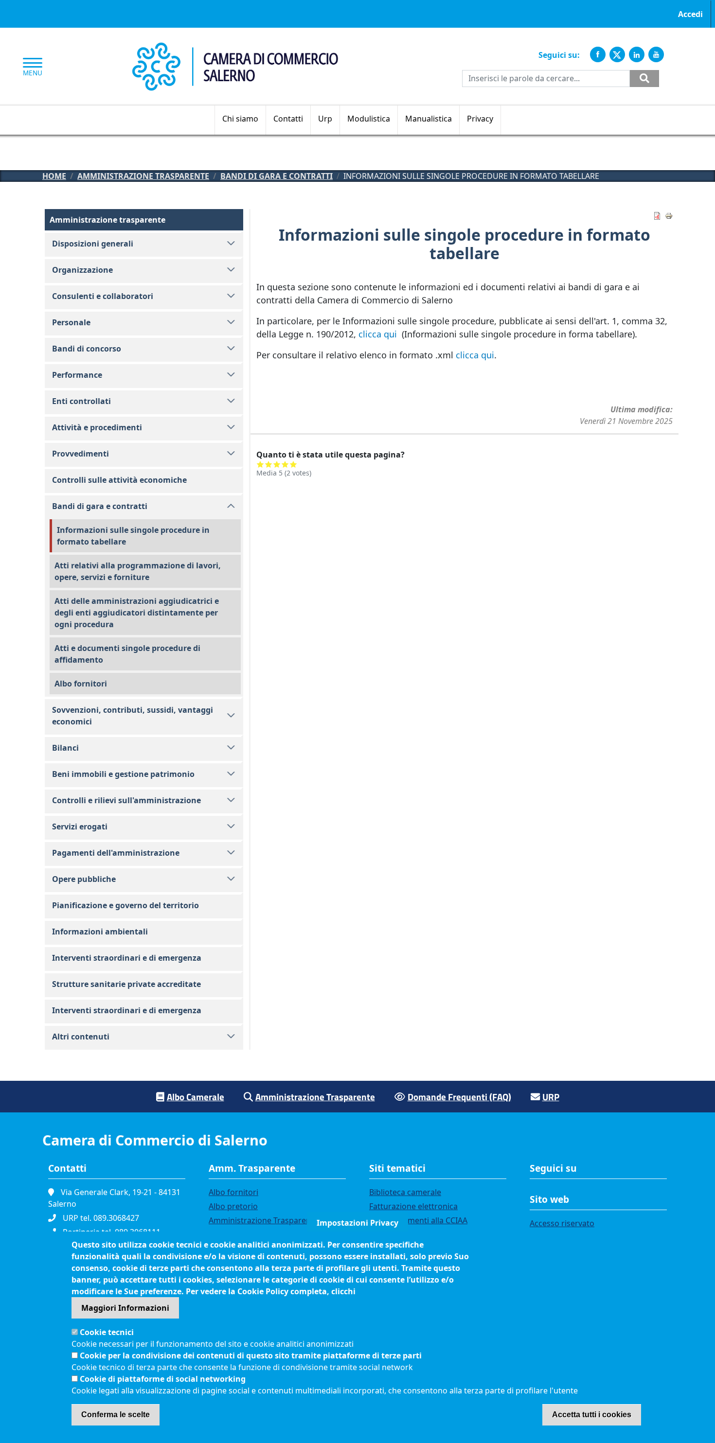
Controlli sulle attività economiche (119, 480)
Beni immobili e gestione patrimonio (123, 774)
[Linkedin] (636, 54)
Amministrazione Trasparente (315, 1097)
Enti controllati (81, 401)
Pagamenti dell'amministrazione (115, 852)
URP (550, 1097)
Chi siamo (240, 118)
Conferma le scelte (115, 1414)
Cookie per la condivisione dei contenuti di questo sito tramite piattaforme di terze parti (251, 1355)
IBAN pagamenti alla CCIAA (418, 1220)
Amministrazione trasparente (143, 176)
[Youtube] (656, 54)
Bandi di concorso (86, 348)
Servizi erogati (79, 826)
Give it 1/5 (260, 464)
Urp (325, 118)
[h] (644, 78)
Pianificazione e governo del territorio (125, 905)
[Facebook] (598, 54)
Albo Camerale (195, 1097)
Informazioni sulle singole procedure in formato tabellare (133, 536)
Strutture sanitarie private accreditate (126, 984)
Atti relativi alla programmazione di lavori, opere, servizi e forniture (137, 571)
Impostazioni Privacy (357, 1222)
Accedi (690, 14)
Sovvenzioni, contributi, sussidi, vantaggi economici (132, 715)
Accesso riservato (562, 1223)
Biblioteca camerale (405, 1192)
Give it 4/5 (285, 464)
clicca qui (378, 334)
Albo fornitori (80, 683)
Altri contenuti (80, 1036)
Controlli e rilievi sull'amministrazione (126, 800)
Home (54, 176)
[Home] (235, 47)
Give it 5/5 (293, 464)
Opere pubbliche (84, 879)
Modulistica (368, 118)
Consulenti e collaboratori (102, 296)
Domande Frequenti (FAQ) (459, 1097)
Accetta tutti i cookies (591, 1414)
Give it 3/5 (277, 464)
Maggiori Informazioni (125, 1307)
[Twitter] (617, 54)
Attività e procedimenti (97, 427)
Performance (77, 375)
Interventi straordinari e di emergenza (126, 957)
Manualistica (428, 118)
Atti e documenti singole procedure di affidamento (127, 654)
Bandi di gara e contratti (276, 176)
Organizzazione (82, 269)
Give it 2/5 (269, 464)
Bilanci (65, 747)
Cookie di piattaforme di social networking (163, 1378)
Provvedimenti (80, 453)
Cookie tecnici (107, 1332)
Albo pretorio (233, 1206)
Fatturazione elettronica (413, 1206)
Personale (71, 322)
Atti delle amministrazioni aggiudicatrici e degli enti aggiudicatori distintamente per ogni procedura (136, 613)
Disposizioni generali (92, 243)
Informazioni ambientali (100, 931)
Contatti (288, 118)
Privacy (480, 118)
